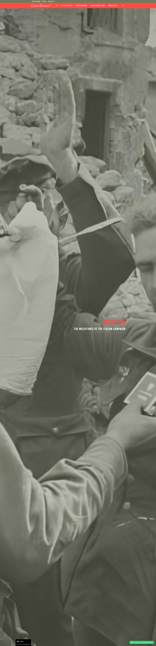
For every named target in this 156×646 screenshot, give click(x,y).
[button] (141, 642)
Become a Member (36, 1)
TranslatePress (26, 644)
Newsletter (51, 1)
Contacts (44, 1)
